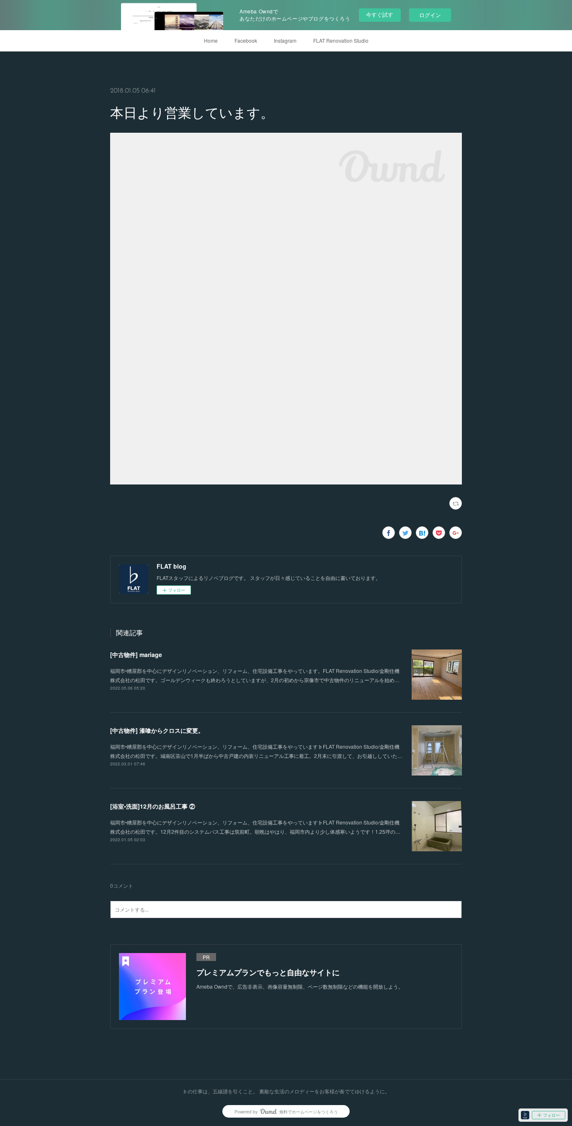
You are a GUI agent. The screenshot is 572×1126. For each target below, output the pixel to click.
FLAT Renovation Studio (340, 40)
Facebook (245, 40)
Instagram (285, 40)
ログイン (430, 15)
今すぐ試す (379, 14)
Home (211, 40)
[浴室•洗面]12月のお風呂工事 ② (152, 806)
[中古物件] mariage (136, 654)
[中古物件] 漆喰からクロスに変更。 (157, 730)
